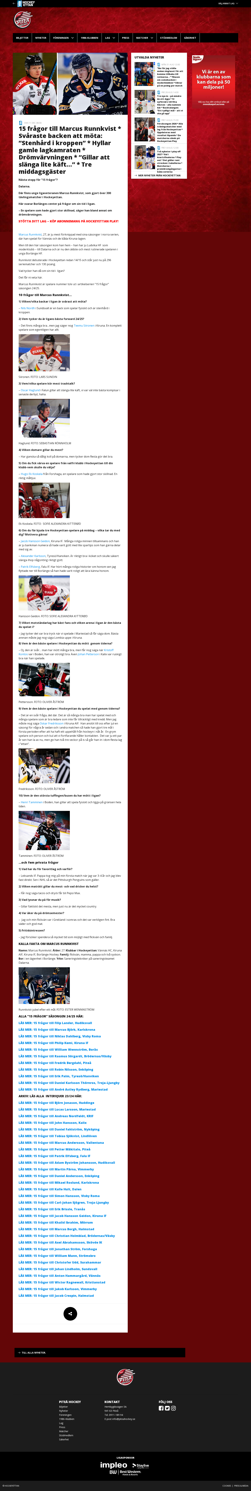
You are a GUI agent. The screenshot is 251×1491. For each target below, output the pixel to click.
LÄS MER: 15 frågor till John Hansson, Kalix (53, 1123)
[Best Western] (125, 1472)
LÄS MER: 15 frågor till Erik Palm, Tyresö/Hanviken (59, 1076)
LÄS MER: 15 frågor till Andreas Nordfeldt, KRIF (56, 1116)
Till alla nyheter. (34, 1352)
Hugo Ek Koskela (32, 474)
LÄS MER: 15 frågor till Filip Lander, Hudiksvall (55, 1023)
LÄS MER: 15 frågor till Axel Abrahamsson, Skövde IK (61, 1242)
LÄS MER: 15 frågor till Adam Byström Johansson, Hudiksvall (67, 1163)
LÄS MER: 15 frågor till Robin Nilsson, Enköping (56, 1069)
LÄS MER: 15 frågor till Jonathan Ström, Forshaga (58, 1249)
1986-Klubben (89, 37)
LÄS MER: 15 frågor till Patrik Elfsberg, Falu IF (55, 1156)
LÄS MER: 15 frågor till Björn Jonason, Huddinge (56, 1103)
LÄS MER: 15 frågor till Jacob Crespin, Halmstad (56, 1296)
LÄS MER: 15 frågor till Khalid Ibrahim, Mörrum (56, 1222)
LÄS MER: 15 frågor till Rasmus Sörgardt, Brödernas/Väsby (65, 1056)
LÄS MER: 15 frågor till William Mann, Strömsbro (57, 1256)
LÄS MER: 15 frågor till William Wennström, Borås (58, 1049)
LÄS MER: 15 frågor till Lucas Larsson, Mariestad (57, 1109)
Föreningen (61, 37)
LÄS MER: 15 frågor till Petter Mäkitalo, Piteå (55, 1149)
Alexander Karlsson (33, 556)
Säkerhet (190, 37)
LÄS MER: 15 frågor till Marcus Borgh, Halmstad (56, 1229)
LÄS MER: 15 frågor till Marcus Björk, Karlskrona (57, 1029)
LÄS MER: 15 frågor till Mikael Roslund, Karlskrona (60, 1182)
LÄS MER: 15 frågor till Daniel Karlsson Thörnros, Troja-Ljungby (69, 1083)
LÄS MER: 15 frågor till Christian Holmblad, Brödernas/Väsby (67, 1236)
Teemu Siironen (84, 325)
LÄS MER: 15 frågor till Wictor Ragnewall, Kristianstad (62, 1282)
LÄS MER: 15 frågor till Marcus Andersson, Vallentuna (62, 1143)
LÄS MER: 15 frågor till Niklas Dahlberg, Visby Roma (60, 1036)
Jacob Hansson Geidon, (35, 541)
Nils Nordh (28, 308)
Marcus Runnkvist (30, 234)
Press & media (241, 1485)
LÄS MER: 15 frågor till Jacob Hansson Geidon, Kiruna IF (63, 1216)
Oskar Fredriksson (51, 723)
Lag (107, 37)
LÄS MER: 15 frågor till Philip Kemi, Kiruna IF (54, 1043)
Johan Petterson (88, 654)
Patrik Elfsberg (30, 567)
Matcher (142, 37)
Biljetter (22, 37)
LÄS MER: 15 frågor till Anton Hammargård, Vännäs (60, 1276)
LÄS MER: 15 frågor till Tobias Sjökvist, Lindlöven (58, 1136)
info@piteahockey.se (123, 1419)
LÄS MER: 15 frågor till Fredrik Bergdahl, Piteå (55, 1063)
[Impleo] (114, 1465)
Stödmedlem (168, 37)
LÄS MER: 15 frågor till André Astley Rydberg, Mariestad (64, 1089)
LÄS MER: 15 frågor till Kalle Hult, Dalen (50, 1189)
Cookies (226, 1485)
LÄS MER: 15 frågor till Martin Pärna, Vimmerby (56, 1169)
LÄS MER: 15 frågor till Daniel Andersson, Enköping (59, 1176)
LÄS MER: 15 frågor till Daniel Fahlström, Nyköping (59, 1129)
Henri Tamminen (32, 802)
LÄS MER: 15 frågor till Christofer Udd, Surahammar (60, 1262)
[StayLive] (140, 1465)
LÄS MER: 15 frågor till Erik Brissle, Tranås (52, 1209)
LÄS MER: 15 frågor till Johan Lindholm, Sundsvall (58, 1269)
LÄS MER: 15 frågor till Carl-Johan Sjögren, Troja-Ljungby (64, 1202)
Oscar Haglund (30, 390)
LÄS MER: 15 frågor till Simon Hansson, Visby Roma (60, 1196)
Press (125, 37)
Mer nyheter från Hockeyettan (159, 175)
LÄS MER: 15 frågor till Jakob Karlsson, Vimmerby (58, 1289)
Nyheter (40, 37)
